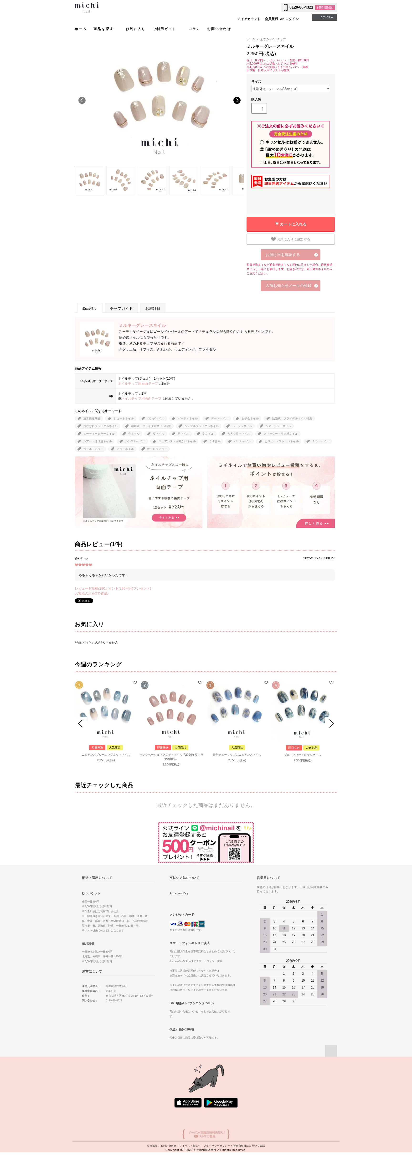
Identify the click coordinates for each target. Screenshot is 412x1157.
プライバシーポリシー (217, 1145)
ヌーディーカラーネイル (99, 433)
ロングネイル (155, 418)
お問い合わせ (219, 29)
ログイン (292, 19)
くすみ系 (215, 441)
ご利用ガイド (165, 29)
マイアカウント (249, 19)
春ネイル (133, 433)
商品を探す (104, 29)
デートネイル (219, 418)
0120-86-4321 (301, 7)
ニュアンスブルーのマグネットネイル (106, 754)
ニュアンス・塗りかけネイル (177, 441)
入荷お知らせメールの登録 (288, 286)
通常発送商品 (91, 418)
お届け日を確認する (283, 255)
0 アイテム (327, 17)
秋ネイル (183, 433)
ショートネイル (124, 418)
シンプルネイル (135, 441)
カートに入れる (293, 224)
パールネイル (242, 441)
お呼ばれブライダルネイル (100, 426)
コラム (195, 29)
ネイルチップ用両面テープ (138, 383)
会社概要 (152, 1145)
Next (237, 100)
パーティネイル (188, 418)
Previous (82, 100)
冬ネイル (208, 433)
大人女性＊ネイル (238, 433)
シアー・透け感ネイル (97, 441)
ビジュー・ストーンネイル (281, 441)
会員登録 (271, 19)
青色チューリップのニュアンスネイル (237, 754)
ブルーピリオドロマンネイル (302, 755)
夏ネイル (158, 433)
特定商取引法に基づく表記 (249, 1145)
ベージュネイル (242, 426)
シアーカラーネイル (278, 426)
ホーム (81, 29)
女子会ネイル (250, 418)
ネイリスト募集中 (190, 1145)
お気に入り (136, 29)
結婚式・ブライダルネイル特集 (292, 418)
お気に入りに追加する (293, 239)
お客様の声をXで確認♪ (92, 593)
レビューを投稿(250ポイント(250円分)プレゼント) (113, 588)
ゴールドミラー (93, 449)
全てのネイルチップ (273, 39)
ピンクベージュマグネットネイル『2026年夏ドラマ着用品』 (171, 757)
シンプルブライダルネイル (201, 426)
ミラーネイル (320, 441)
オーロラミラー (157, 449)
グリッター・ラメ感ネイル (280, 433)
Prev (81, 723)
